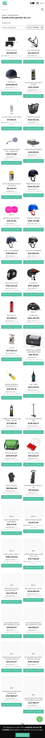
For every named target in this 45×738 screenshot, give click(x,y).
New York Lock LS (11, 554)
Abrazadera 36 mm (33, 520)
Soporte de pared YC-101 (33, 486)
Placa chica (11, 50)
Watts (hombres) (11, 250)
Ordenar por (6, 23)
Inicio (4, 15)
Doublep (33, 283)
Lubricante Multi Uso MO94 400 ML (11, 419)
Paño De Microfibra (33, 149)
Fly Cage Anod (33, 50)
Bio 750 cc (11, 315)
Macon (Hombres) (33, 250)
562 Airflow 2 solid (33, 588)
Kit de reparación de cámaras (11, 185)
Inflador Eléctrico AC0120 (33, 83)
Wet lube (34, 384)
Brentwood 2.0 (33, 184)
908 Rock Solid (11, 283)
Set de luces (33, 453)
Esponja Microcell (11, 218)
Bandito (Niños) (33, 218)
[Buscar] (42, 9)
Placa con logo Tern (11, 117)
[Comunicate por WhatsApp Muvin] (39, 719)
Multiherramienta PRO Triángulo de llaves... (12, 624)
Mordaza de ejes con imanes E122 (11, 692)
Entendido (22, 735)
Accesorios (13, 15)
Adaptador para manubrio (11, 521)
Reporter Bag (11, 453)
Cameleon (33, 315)
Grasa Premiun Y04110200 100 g (11, 385)
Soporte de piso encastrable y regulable (11, 589)
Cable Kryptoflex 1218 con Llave (33, 555)
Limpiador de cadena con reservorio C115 (33, 699)
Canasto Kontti (33, 117)
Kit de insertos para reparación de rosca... (33, 658)
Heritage (12, 82)
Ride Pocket (11, 485)
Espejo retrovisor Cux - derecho (11, 150)
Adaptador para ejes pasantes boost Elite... (11, 658)
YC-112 (11, 348)
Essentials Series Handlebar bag (33, 351)
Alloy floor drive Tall (33, 419)
